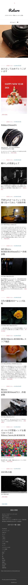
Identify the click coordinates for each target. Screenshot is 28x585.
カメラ (3, 534)
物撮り (3, 562)
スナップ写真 (5, 541)
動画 (3, 553)
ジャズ (3, 540)
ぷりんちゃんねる (6, 547)
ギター (3, 536)
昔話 (3, 558)
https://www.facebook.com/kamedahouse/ (10, 571)
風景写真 (4, 567)
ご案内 (3, 538)
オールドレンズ (5, 530)
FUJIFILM (4, 528)
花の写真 (4, 564)
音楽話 (3, 566)
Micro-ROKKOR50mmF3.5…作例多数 (13, 392)
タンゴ (3, 545)
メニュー (13, 22)
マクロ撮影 (4, 549)
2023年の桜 (6, 472)
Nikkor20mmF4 (8, 125)
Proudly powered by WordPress (9, 579)
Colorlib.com (14, 582)
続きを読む (5, 114)
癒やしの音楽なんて (10, 163)
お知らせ (4, 532)
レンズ (3, 551)
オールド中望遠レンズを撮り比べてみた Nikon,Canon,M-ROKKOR (13, 433)
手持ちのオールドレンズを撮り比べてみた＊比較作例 (14, 519)
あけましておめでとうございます (9, 514)
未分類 (3, 560)
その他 (3, 543)
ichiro (11, 65)
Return (14, 10)
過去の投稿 (4, 504)
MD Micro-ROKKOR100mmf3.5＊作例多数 (13, 251)
